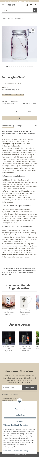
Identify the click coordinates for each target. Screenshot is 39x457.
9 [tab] (23, 66)
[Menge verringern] (4, 112)
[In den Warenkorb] (3, 25)
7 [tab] (19, 66)
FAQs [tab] (19, 126)
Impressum (7, 451)
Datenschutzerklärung (20, 451)
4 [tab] (13, 66)
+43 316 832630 (12, 1)
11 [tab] (27, 66)
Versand (19, 90)
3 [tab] (11, 66)
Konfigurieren (20, 415)
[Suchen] (35, 10)
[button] (27, 5)
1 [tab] (7, 66)
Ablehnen (20, 421)
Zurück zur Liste (8, 18)
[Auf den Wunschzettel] (33, 30)
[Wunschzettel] (31, 5)
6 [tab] (17, 66)
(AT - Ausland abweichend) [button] (10, 102)
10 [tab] (25, 66)
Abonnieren (29, 387)
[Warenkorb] (35, 5)
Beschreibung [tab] (8, 126)
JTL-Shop (23, 454)
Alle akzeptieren (20, 409)
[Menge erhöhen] (35, 112)
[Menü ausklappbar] (3, 3)
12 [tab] (30, 66)
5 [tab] (15, 66)
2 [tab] (9, 66)
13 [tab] (32, 66)
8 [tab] (21, 66)
